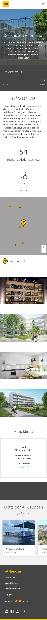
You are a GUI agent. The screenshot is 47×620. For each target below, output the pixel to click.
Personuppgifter (13, 589)
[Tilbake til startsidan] (6, 4)
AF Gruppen (13, 571)
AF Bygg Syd (23, 467)
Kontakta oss (11, 577)
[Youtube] (23, 612)
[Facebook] (12, 612)
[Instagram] (17, 612)
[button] (43, 247)
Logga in (9, 595)
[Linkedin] (6, 612)
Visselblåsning (11, 583)
